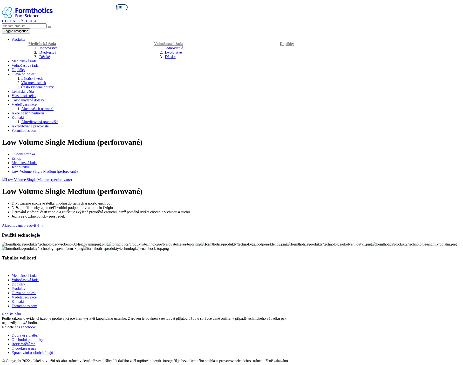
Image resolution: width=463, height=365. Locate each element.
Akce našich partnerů (37, 109)
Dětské (44, 57)
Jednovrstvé (48, 48)
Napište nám (11, 314)
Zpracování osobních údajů (32, 353)
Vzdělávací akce (24, 104)
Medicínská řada (42, 44)
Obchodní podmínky (27, 340)
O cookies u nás (24, 348)
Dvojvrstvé (47, 52)
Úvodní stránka (23, 154)
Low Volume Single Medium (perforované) (45, 171)
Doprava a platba (25, 335)
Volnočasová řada (168, 44)
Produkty (19, 39)
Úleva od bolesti (24, 74)
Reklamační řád (23, 344)
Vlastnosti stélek (33, 83)
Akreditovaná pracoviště (39, 122)
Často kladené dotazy (37, 87)
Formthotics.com (24, 130)
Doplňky (287, 44)
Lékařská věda (32, 78)
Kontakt (18, 117)
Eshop (16, 158)
